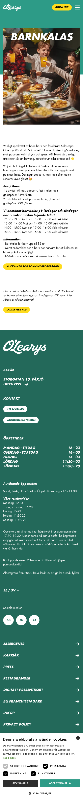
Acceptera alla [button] (60, 783)
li (34, 620)
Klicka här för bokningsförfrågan (32, 266)
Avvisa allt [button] (20, 783)
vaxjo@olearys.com (20, 420)
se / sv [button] (9, 590)
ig (21, 620)
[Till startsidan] (12, 7)
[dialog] (41, 766)
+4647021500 (15, 409)
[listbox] (78, 738)
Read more (9, 757)
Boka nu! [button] (61, 7)
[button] (77, 7)
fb (8, 620)
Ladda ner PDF (16, 309)
